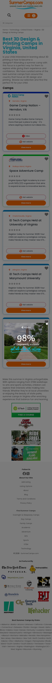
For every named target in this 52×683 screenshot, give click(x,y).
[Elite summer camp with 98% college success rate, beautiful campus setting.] (26, 358)
